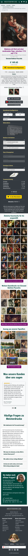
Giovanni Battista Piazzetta (8, 7)
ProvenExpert (9, 402)
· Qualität (17, 523)
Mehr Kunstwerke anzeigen (14, 366)
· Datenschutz (5, 525)
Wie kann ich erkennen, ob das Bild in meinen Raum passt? (13, 453)
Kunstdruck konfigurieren (15, 68)
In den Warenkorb (15, 197)
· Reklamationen (5, 529)
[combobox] (14, 119)
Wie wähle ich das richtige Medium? (13, 459)
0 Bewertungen (17, 104)
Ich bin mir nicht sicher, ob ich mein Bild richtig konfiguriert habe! (13, 465)
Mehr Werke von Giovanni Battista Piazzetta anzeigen (14, 324)
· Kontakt (4, 520)
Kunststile (8, 5)
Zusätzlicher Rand (6, 117)
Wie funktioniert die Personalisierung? (14, 425)
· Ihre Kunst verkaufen (19, 522)
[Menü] (1, 1)
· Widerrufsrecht (5, 527)
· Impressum (4, 522)
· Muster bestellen (18, 530)
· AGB (3, 523)
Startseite (3, 5)
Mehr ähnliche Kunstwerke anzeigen (14, 281)
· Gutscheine (17, 529)
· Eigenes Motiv (18, 520)
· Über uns (4, 530)
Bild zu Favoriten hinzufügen (15, 102)
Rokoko (13, 5)
